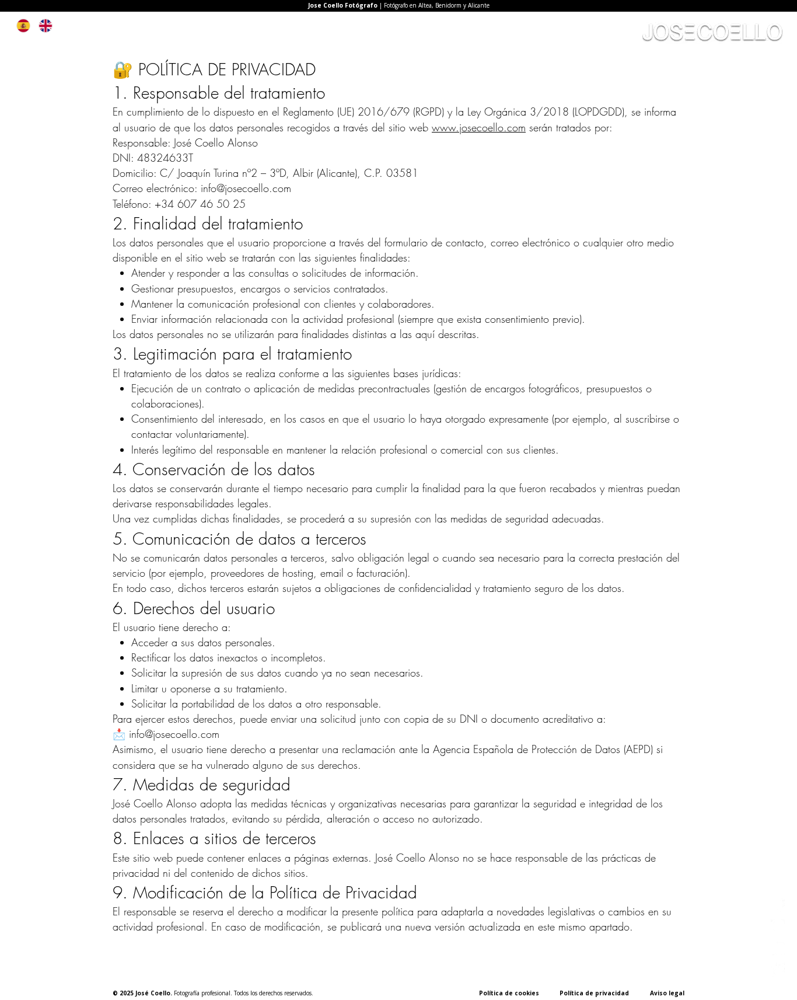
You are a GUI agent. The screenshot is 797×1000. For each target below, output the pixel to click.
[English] (45, 25)
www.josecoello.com (479, 127)
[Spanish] (23, 25)
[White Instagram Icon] (778, 926)
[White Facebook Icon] (778, 905)
